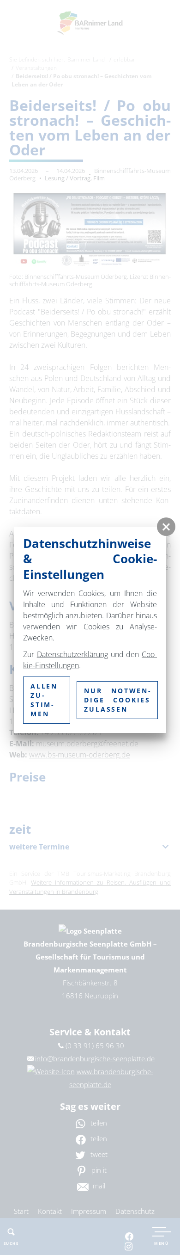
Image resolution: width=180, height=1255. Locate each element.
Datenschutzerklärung (72, 654)
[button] (166, 526)
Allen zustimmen (44, 700)
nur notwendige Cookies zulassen (117, 700)
